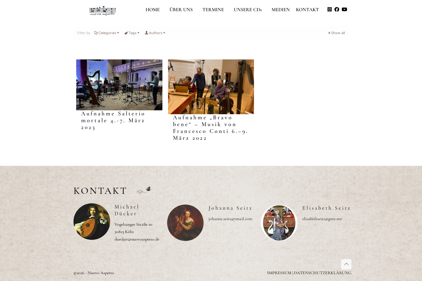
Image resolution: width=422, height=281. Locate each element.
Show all (338, 33)
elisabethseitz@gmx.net (322, 218)
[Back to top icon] (346, 264)
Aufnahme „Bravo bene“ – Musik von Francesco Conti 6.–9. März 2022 (211, 127)
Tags (133, 33)
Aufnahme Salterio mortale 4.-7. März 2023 (113, 120)
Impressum (279, 272)
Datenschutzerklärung (322, 272)
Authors (155, 33)
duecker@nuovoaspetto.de (137, 239)
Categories (107, 33)
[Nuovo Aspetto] (102, 8)
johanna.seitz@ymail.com (230, 218)
